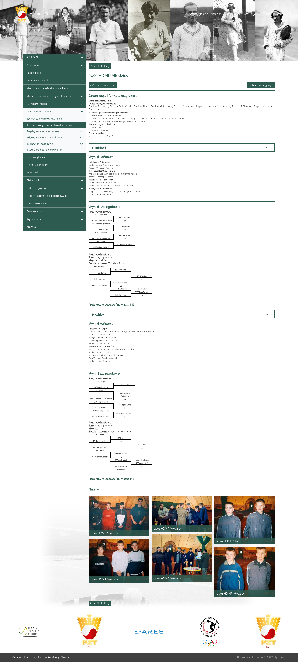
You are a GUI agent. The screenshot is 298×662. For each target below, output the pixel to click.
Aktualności (232, 14)
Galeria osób (34, 72)
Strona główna (198, 14)
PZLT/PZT (32, 57)
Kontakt (278, 14)
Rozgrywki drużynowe (39, 111)
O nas (266, 14)
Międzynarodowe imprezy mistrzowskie (49, 96)
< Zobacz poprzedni (103, 85)
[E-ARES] (89, 631)
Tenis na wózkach (37, 203)
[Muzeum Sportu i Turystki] (149, 631)
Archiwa (31, 226)
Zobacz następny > (261, 85)
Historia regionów (37, 188)
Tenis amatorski (35, 211)
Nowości (216, 14)
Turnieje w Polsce (37, 103)
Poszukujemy (251, 14)
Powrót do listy (99, 66)
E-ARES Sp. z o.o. (275, 657)
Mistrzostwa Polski (37, 80)
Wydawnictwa (35, 219)
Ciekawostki (33, 180)
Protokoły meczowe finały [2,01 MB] (112, 478)
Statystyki (32, 172)
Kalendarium (34, 65)
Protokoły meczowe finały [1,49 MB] (112, 304)
